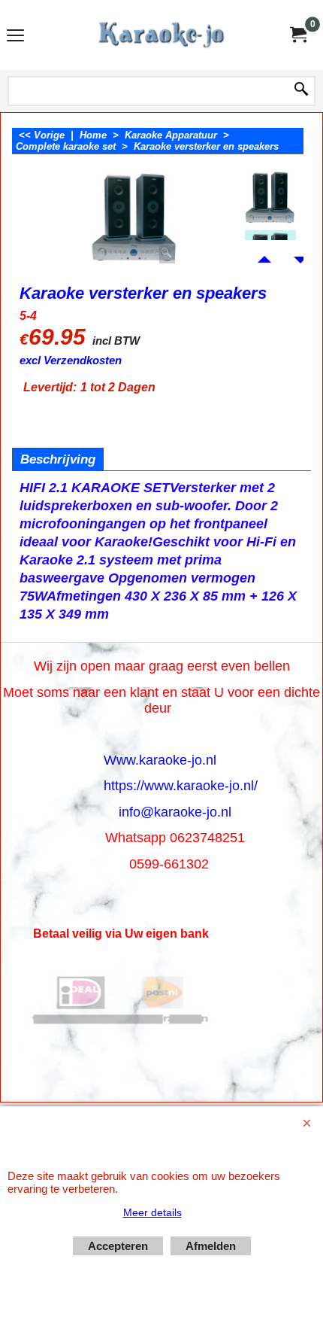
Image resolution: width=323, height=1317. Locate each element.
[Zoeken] (301, 90)
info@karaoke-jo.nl (175, 812)
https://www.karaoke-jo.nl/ (181, 785)
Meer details (152, 1212)
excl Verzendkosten (71, 360)
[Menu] (15, 36)
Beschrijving (57, 459)
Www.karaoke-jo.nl (160, 760)
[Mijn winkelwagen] (297, 35)
